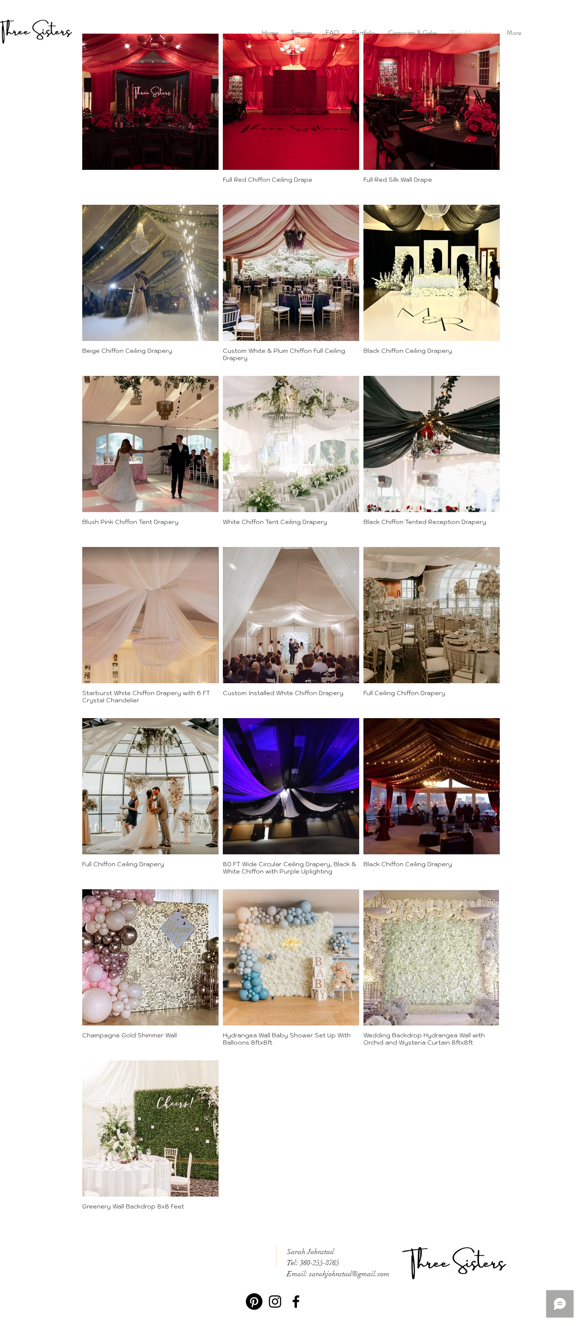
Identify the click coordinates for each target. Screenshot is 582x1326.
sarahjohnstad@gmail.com (349, 1273)
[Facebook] (296, 1301)
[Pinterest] (254, 1301)
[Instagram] (275, 1301)
